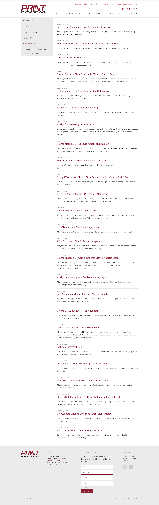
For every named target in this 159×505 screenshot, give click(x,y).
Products (88, 13)
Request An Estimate (31, 32)
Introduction (28, 21)
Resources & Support (31, 44)
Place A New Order (30, 38)
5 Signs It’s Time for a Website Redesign (78, 107)
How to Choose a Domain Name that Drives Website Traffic (88, 257)
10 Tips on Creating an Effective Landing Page (81, 277)
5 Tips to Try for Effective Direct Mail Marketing (82, 193)
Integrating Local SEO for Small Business (79, 327)
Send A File (27, 27)
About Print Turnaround (68, 13)
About (133, 456)
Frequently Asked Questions (36, 49)
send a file (94, 4)
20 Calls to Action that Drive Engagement (78, 227)
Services (100, 13)
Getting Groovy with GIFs (70, 346)
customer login (81, 4)
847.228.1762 (129, 8)
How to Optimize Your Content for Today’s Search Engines (87, 74)
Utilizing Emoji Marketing (71, 57)
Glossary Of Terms (32, 54)
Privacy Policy (119, 498)
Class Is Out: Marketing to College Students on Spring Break (88, 396)
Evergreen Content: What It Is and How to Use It (82, 380)
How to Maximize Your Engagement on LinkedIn (83, 143)
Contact (133, 459)
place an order (107, 4)
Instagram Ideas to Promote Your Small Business (83, 90)
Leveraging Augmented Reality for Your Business (83, 26)
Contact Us (131, 13)
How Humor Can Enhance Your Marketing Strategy (84, 413)
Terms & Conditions (131, 498)
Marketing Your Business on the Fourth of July (81, 160)
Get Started (125, 461)
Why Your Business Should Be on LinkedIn (80, 430)
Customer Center (115, 13)
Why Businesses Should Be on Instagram (79, 241)
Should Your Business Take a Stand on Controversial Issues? (89, 43)
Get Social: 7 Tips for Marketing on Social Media (82, 363)
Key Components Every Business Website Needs (82, 293)
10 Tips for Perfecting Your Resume (75, 124)
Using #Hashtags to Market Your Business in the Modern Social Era (92, 177)
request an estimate (124, 4)
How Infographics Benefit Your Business (78, 210)
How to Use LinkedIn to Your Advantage (78, 310)
